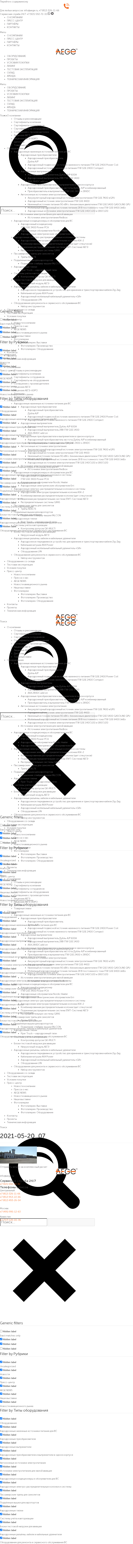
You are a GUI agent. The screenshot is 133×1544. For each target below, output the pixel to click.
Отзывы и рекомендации (27, 118)
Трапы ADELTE (28, 256)
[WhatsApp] (49, 14)
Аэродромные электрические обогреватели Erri (47, 233)
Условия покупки (16, 316)
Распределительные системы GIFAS (40, 250)
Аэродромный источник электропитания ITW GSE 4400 (59, 201)
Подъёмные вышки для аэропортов (33, 260)
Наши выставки (22, 335)
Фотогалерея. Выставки (34, 342)
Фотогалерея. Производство (37, 345)
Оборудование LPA (31, 299)
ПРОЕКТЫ (12, 59)
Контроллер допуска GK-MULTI (38, 276)
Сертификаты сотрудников (29, 125)
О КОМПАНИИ (15, 17)
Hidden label (9, 327)
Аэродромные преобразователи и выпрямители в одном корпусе (57, 184)
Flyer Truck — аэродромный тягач (39, 270)
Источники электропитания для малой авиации (47, 214)
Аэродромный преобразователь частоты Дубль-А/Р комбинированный (67, 188)
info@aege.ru (31, 10)
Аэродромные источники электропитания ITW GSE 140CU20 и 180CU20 (68, 211)
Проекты (12, 355)
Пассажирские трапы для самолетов (34, 253)
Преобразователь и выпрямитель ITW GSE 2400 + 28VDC (59, 191)
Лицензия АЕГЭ (22, 135)
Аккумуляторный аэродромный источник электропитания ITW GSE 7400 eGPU (71, 197)
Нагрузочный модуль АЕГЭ (35, 283)
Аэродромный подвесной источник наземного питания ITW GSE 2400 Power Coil (73, 164)
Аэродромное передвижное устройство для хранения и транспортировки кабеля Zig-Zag (70, 290)
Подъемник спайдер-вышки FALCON (41, 263)
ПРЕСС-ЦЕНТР (15, 20)
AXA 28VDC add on (38, 181)
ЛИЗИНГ (11, 65)
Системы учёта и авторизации (30, 273)
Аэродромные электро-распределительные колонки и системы (49, 237)
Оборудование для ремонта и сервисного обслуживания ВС (47, 303)
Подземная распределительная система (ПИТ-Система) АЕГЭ (54, 247)
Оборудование (15, 148)
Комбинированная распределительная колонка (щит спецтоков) (56, 243)
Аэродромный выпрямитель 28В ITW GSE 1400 (53, 178)
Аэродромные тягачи (25, 266)
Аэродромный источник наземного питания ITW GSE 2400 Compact (65, 168)
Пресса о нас (21, 326)
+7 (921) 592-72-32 (37, 14)
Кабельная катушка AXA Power (37, 293)
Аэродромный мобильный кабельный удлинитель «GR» (51, 296)
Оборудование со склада (21, 309)
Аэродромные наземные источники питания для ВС (42, 151)
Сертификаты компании (27, 122)
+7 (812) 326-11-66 (49, 10)
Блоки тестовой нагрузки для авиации (35, 279)
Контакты (12, 352)
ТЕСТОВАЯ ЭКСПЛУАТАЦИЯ (22, 69)
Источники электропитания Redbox (47, 217)
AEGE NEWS (20, 329)
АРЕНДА (11, 76)
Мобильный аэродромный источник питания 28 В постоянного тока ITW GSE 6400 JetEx (77, 207)
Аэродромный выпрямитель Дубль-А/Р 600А (52, 174)
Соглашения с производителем (31, 132)
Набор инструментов (33, 306)
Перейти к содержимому (14, 1)
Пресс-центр (14, 319)
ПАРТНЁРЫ (12, 23)
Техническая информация (21, 358)
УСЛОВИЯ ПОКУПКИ (18, 62)
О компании (14, 115)
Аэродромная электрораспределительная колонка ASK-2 (52, 240)
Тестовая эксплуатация (20, 312)
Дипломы (19, 141)
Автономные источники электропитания (43, 194)
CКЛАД (11, 72)
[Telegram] (52, 14)
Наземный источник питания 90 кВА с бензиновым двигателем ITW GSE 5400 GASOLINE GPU (79, 204)
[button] (66, 32)
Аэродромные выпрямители (36, 171)
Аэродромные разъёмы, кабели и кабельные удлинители (45, 286)
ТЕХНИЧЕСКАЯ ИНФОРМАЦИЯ (23, 79)
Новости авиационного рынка (30, 332)
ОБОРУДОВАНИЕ (16, 56)
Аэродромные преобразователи (39, 155)
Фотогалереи (21, 339)
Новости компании (24, 322)
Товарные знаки (22, 145)
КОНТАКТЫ (13, 27)
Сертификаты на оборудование (31, 128)
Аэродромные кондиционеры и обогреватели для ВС (43, 220)
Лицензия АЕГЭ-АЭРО (26, 138)
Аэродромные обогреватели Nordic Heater (44, 230)
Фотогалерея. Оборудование (37, 349)
